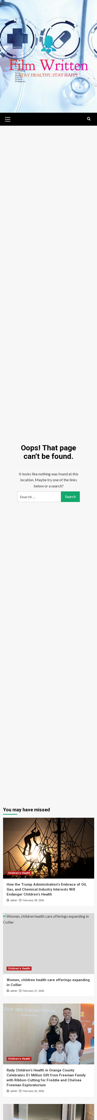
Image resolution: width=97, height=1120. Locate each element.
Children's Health (19, 873)
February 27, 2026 (33, 990)
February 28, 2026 (33, 900)
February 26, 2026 (33, 1091)
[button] (7, 118)
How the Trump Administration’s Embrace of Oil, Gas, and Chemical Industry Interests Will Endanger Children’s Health (47, 889)
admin (13, 900)
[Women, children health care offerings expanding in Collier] (48, 943)
